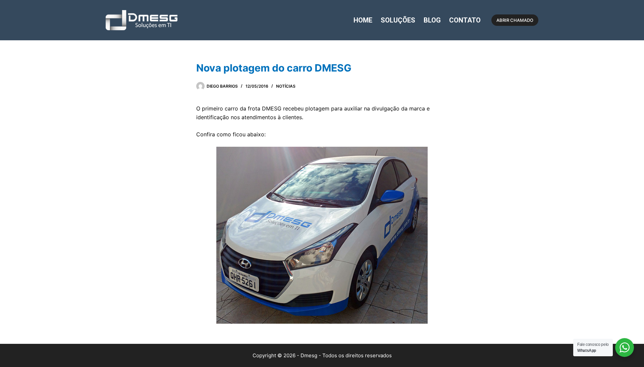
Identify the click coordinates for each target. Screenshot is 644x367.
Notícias (286, 86)
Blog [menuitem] (432, 20)
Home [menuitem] (363, 20)
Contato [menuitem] (465, 20)
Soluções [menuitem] (398, 20)
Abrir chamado (514, 20)
